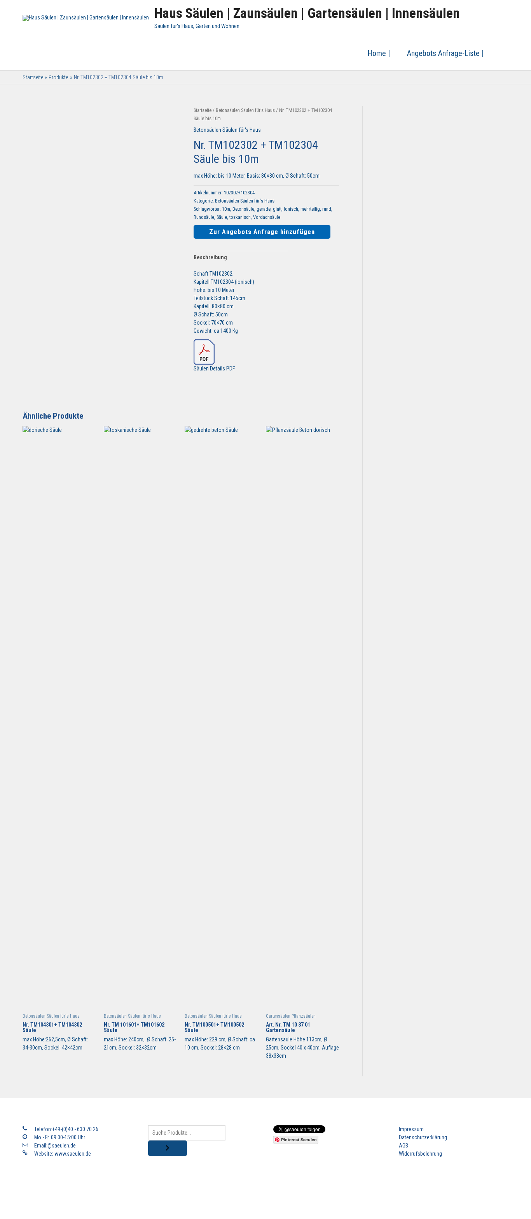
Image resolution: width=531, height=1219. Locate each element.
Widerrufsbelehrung (420, 1154)
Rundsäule (204, 217)
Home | (378, 53)
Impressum (411, 1129)
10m (226, 209)
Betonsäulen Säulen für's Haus (245, 110)
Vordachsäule (266, 217)
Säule (222, 217)
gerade (264, 209)
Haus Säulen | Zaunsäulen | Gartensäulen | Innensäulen (307, 13)
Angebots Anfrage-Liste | (445, 53)
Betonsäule (243, 209)
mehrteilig (310, 209)
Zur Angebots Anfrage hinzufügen (262, 232)
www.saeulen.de (72, 1154)
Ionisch (291, 209)
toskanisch (240, 217)
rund (326, 209)
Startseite (202, 110)
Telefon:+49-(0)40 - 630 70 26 (66, 1129)
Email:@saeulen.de (55, 1145)
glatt (277, 209)
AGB (403, 1145)
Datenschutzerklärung (423, 1137)
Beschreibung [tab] (210, 257)
